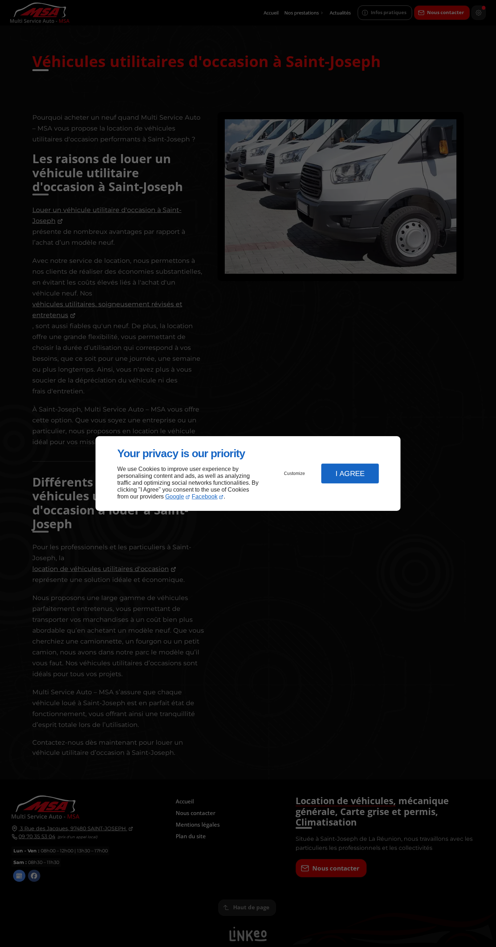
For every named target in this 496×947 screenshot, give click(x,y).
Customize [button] (294, 473)
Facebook (204, 496)
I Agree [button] (350, 473)
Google (174, 496)
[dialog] (248, 473)
